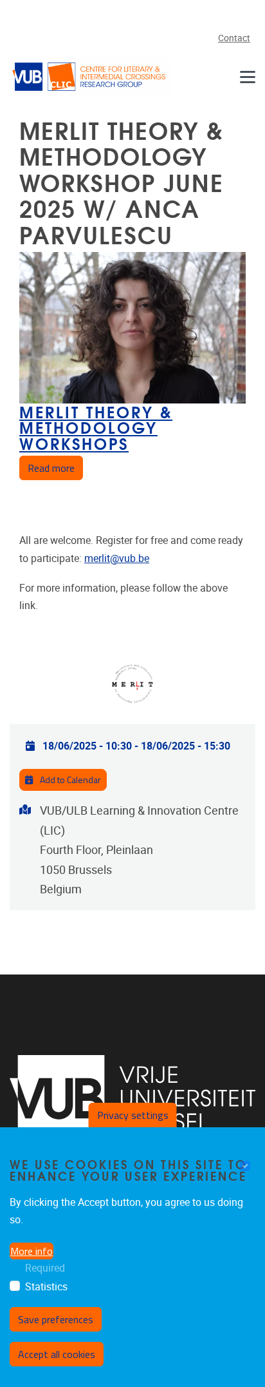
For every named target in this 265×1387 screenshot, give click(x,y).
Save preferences (55, 1319)
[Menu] (247, 76)
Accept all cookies (56, 1354)
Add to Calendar (69, 779)
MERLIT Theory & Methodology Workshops (95, 426)
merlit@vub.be (116, 558)
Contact (234, 38)
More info (31, 1251)
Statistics (46, 1287)
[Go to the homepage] (90, 76)
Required (45, 1268)
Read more (55, 468)
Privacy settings (133, 1115)
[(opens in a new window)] (132, 1098)
